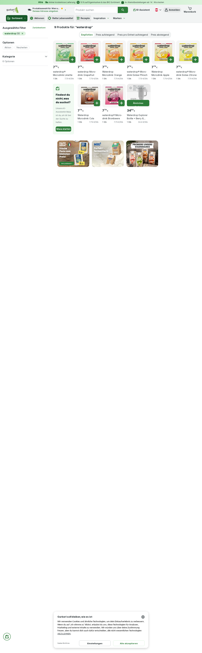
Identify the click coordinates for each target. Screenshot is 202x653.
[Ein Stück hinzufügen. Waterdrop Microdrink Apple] (171, 59)
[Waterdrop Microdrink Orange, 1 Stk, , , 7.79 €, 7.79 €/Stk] (114, 52)
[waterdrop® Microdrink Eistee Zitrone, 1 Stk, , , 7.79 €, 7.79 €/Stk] (188, 52)
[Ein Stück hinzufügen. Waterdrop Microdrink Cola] (97, 103)
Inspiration (100, 18)
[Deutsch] (158, 10)
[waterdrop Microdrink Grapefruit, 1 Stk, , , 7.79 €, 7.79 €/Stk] (89, 52)
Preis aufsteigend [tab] (105, 34)
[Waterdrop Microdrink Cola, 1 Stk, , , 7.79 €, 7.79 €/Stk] (89, 95)
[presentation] (73, 154)
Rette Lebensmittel (62, 18)
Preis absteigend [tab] (160, 34)
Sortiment (17, 18)
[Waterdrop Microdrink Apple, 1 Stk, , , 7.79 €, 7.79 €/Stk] (163, 52)
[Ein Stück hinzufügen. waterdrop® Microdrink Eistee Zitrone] (195, 59)
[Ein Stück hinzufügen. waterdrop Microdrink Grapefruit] (97, 59)
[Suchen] (123, 10)
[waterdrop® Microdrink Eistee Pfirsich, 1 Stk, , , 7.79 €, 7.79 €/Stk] (139, 52)
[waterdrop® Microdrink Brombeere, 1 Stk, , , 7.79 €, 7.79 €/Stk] (114, 95)
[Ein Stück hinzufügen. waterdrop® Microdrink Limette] (72, 59)
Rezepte (85, 18)
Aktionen (39, 18)
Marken (117, 18)
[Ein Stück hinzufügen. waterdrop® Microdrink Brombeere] (121, 103)
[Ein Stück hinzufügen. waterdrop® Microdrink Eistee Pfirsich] (146, 59)
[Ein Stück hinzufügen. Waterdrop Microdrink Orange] (121, 59)
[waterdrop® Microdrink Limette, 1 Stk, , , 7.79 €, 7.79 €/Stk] (65, 52)
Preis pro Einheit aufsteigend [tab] (133, 34)
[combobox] (96, 10)
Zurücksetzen (39, 27)
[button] (172, 9)
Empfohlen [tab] (87, 34)
